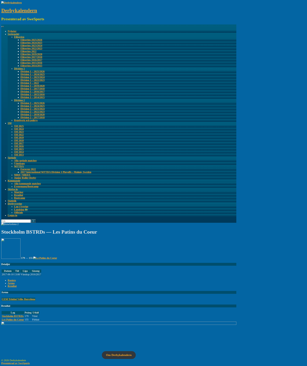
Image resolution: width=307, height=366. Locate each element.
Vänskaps (19, 163)
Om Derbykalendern (119, 355)
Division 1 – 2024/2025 (32, 74)
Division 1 (19, 68)
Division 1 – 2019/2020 (32, 85)
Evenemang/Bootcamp (26, 186)
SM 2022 (19, 134)
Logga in (12, 215)
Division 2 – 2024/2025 (32, 106)
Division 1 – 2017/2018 (32, 88)
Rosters (12, 280)
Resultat (18, 195)
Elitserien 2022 (28, 51)
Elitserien (19, 37)
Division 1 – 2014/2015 (32, 97)
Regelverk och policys (26, 120)
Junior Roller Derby (25, 177)
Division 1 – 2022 (29, 83)
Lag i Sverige (21, 206)
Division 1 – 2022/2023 (32, 80)
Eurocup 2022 (28, 169)
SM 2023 (19, 131)
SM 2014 (19, 152)
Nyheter (12, 31)
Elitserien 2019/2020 (31, 54)
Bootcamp (19, 198)
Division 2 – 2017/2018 (32, 117)
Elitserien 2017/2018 (31, 57)
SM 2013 (19, 154)
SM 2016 (19, 146)
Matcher (18, 192)
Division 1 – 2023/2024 (32, 77)
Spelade (12, 157)
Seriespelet (13, 34)
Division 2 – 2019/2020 (32, 114)
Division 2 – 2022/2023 (32, 111)
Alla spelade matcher (25, 160)
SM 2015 (19, 149)
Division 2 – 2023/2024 (32, 108)
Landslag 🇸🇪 (21, 209)
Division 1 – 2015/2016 (32, 94)
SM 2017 (19, 143)
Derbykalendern (19, 10)
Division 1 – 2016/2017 (32, 91)
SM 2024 (19, 129)
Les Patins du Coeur (13, 319)
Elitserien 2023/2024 (31, 45)
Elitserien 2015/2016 (31, 62)
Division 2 (19, 100)
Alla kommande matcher (27, 183)
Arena (11, 283)
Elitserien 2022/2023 (31, 48)
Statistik (12, 200)
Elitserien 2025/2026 (31, 39)
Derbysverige (15, 203)
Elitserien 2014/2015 (31, 65)
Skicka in (13, 189)
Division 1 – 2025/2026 (32, 71)
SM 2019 (19, 137)
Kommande (14, 180)
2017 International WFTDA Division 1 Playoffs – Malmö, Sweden (55, 172)
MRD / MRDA (22, 175)
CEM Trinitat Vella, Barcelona (18, 299)
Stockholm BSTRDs (13, 316)
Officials (18, 212)
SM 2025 (19, 126)
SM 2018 (19, 140)
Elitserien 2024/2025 (31, 42)
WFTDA (19, 166)
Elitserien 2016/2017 (31, 60)
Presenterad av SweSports (15, 363)
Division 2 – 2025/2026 (32, 103)
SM (10, 123)
